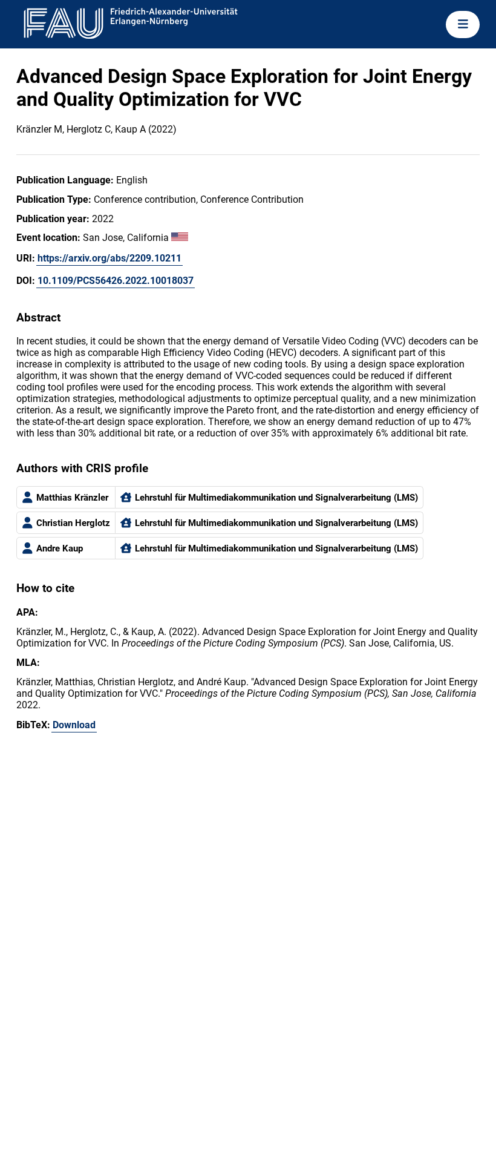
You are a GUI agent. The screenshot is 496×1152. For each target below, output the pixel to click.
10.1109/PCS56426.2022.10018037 (116, 280)
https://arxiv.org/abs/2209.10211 (109, 258)
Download (74, 725)
